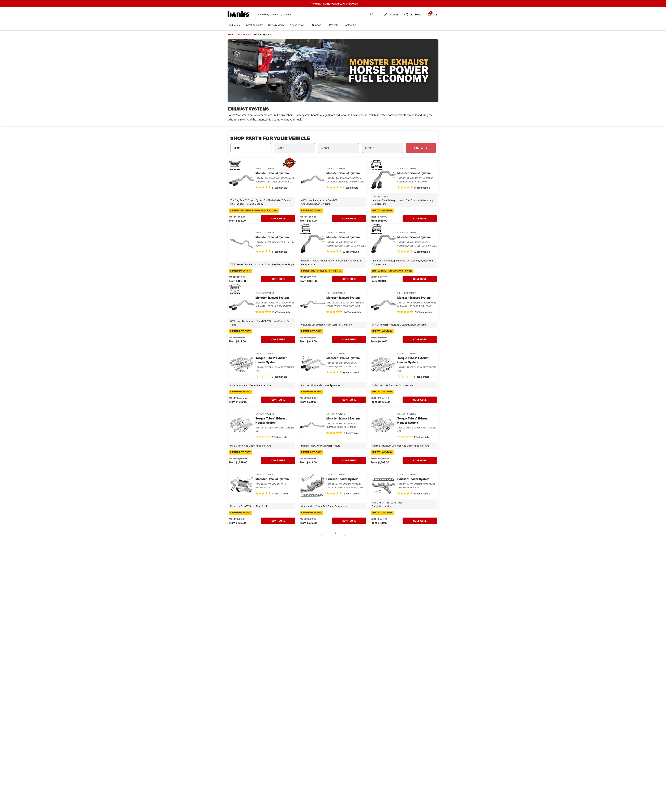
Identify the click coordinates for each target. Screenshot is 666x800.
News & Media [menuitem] (276, 24)
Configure (278, 218)
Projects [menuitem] (333, 24)
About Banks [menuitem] (297, 24)
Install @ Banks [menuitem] (254, 24)
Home (231, 34)
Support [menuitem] (316, 24)
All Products (244, 34)
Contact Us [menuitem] (350, 24)
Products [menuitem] (233, 24)
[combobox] (316, 14)
